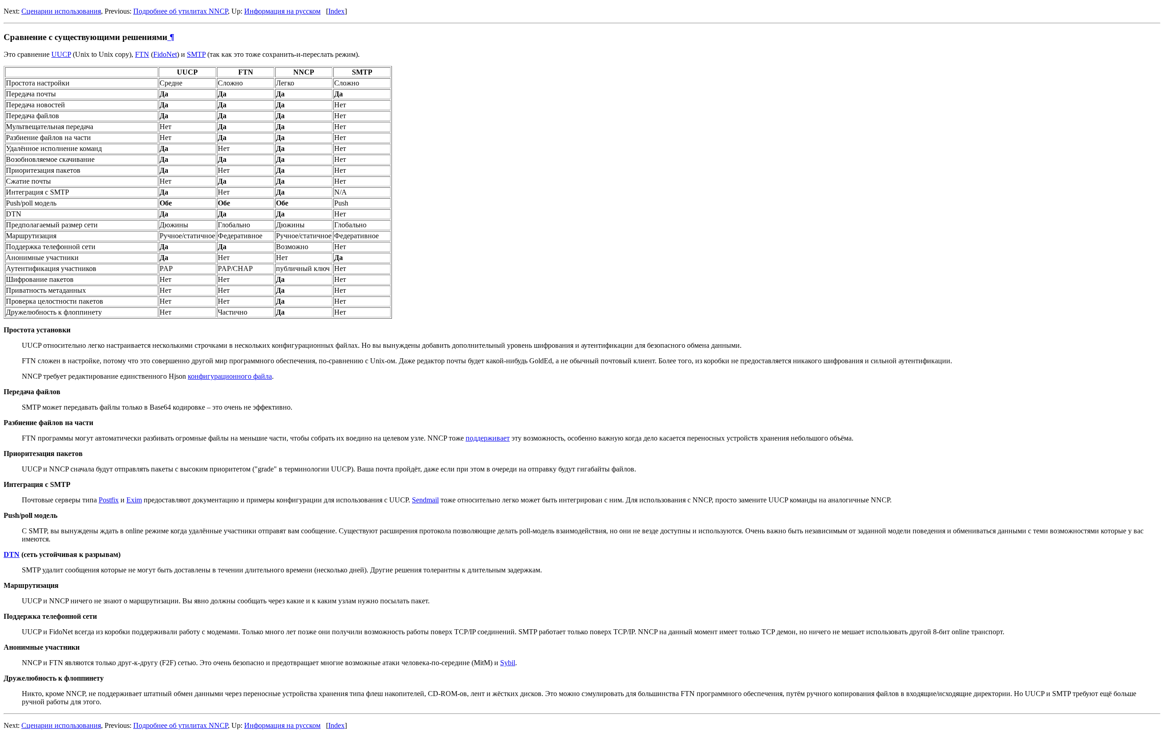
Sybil (507, 663)
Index (336, 11)
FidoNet (165, 54)
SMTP (196, 54)
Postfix (109, 500)
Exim (134, 500)
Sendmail (425, 500)
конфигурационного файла (230, 376)
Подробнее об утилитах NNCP (180, 11)
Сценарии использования (61, 11)
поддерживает (488, 438)
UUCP (61, 54)
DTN (12, 554)
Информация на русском (282, 11)
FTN (142, 54)
